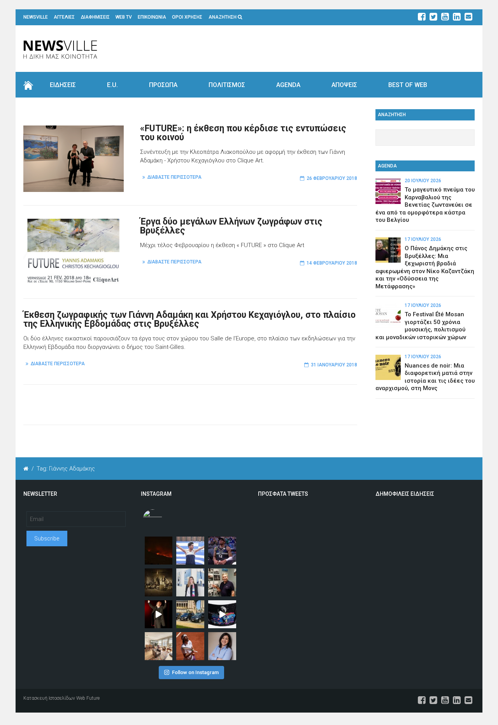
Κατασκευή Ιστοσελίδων (49, 698)
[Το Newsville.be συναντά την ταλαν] (190, 582)
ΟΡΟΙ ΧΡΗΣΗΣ (187, 17)
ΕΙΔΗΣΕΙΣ (63, 85)
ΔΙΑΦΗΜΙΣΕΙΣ (95, 17)
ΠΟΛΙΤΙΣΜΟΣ (227, 85)
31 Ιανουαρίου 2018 (334, 365)
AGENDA (288, 85)
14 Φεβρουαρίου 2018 (332, 263)
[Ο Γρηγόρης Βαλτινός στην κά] (159, 614)
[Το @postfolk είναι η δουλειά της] (222, 614)
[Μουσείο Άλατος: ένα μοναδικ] (222, 582)
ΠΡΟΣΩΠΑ (163, 85)
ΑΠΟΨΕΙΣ (344, 85)
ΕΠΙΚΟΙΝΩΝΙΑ (152, 17)
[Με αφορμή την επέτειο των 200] (159, 582)
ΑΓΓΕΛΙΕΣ (64, 17)
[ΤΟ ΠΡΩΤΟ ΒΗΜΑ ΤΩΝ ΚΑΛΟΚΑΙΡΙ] (190, 614)
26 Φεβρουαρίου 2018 (332, 178)
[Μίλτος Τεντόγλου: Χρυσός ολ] (190, 551)
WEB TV (124, 17)
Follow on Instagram (195, 672)
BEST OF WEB (407, 85)
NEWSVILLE (35, 17)
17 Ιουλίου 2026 (423, 239)
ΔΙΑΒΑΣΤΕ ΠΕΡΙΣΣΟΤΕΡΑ (174, 177)
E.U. (112, 85)
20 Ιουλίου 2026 (423, 180)
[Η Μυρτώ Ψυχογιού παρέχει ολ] (222, 646)
